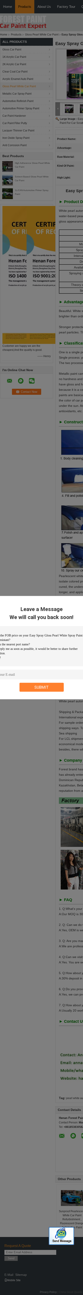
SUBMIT (41, 687)
